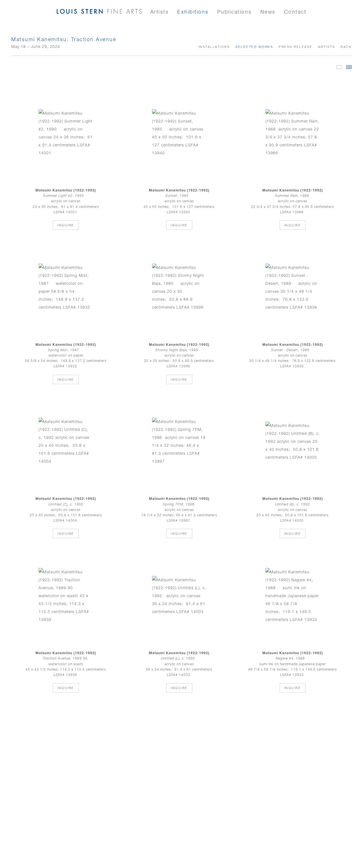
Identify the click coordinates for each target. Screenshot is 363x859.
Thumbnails (349, 67)
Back (346, 47)
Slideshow (339, 67)
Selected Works (254, 47)
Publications (234, 12)
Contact (295, 12)
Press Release (296, 47)
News (268, 12)
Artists (159, 12)
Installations (214, 47)
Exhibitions (193, 12)
